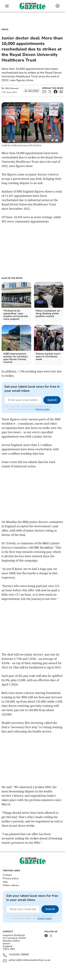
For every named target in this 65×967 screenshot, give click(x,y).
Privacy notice (43, 409)
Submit (52, 400)
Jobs (5, 881)
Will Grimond (11, 88)
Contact (7, 875)
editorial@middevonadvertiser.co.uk (29, 960)
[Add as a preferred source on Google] (31, 90)
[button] (7, 6)
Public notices (11, 885)
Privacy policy (11, 878)
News (5, 29)
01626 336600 (21, 954)
